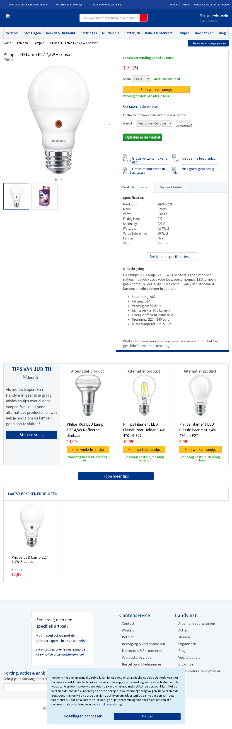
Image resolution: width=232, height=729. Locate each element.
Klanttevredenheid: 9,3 (69, 4)
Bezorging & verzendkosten (143, 643)
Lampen (183, 33)
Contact (128, 623)
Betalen (128, 637)
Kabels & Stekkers (158, 33)
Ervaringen (186, 664)
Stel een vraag (32, 434)
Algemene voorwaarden (196, 623)
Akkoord (147, 716)
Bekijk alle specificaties (169, 256)
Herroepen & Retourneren (142, 650)
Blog (222, 33)
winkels (79, 640)
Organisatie (187, 643)
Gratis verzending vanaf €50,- (150, 160)
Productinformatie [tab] (134, 187)
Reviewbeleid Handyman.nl (199, 671)
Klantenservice (220, 4)
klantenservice (72, 654)
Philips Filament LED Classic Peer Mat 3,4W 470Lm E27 (197, 430)
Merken (184, 637)
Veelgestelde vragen (137, 657)
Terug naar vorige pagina (209, 43)
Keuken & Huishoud (60, 33)
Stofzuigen (32, 33)
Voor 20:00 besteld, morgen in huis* (28, 4)
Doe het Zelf (204, 33)
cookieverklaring (110, 704)
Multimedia (110, 33)
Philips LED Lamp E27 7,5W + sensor (29, 559)
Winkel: (128, 123)
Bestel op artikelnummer (141, 664)
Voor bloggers (189, 657)
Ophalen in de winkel (142, 137)
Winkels (128, 630)
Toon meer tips (116, 476)
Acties (183, 630)
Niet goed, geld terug (197, 168)
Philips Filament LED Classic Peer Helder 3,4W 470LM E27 (144, 430)
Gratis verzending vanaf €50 (106, 4)
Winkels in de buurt (180, 4)
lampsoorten (144, 341)
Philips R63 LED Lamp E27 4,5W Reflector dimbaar (85, 430)
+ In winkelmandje (156, 89)
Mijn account (201, 4)
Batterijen (132, 33)
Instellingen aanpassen (83, 716)
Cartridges (88, 33)
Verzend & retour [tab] (172, 187)
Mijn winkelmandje (214, 15)
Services (12, 33)
